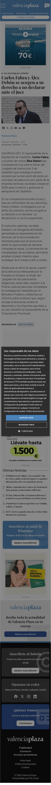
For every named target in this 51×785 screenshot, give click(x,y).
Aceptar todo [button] (26, 417)
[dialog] (25, 391)
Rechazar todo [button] (26, 424)
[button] (25, 431)
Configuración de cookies (14, 411)
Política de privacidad (35, 411)
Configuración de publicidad (16, 405)
